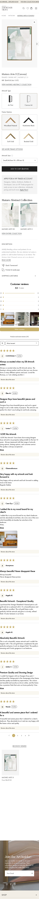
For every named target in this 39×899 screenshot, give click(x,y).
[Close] (35, 416)
